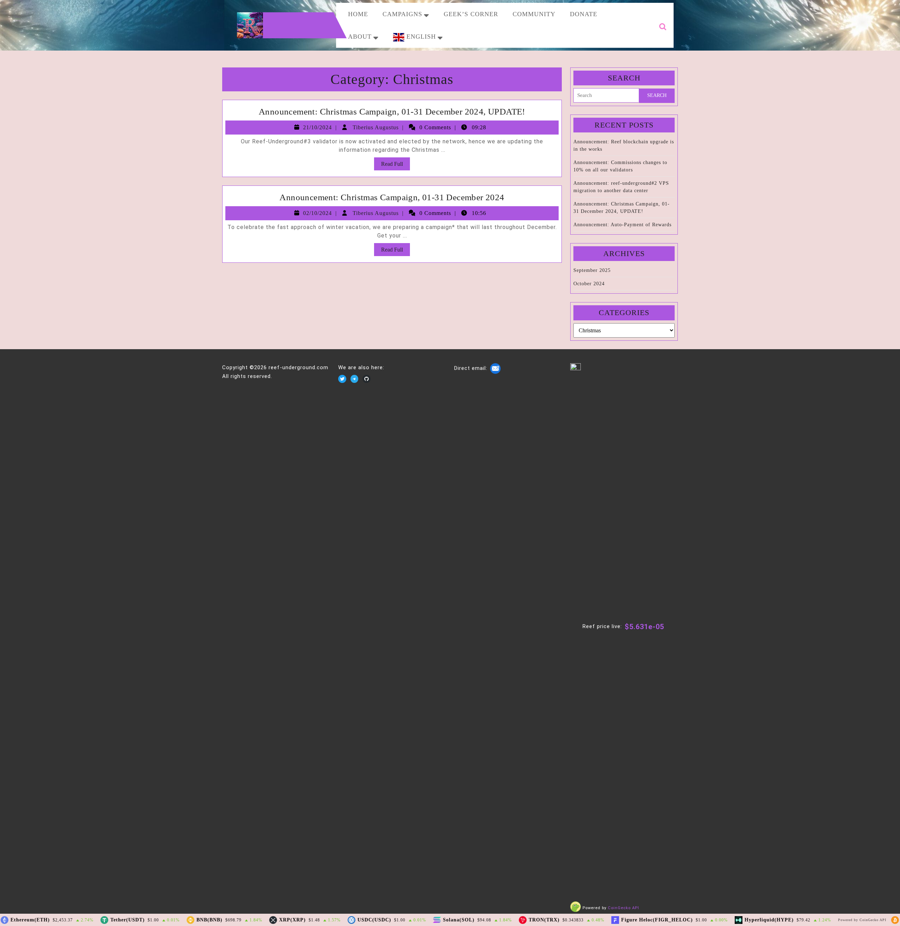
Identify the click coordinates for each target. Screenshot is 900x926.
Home (358, 14)
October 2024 (589, 283)
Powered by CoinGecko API (853, 920)
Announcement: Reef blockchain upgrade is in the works (623, 145)
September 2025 (592, 270)
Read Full (395, 165)
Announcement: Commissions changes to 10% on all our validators (620, 166)
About (360, 36)
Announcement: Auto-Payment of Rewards (622, 224)
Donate (583, 14)
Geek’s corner (471, 14)
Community (534, 14)
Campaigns (402, 14)
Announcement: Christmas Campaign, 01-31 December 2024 (391, 197)
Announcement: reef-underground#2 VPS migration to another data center (621, 187)
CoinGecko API (623, 908)
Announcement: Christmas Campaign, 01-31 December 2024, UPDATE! (392, 111)
